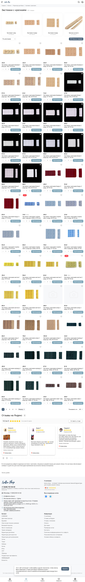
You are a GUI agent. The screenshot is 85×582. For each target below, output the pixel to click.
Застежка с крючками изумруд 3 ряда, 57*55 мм (11, 399)
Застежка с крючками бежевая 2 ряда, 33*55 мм (52, 65)
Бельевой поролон (7, 525)
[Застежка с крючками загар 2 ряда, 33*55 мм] (73, 294)
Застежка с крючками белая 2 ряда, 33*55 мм (52, 126)
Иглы (3, 548)
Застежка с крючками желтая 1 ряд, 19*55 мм (11, 278)
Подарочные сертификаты (9, 555)
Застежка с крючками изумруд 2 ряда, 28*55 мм (11, 369)
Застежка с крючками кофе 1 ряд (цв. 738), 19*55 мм (53, 399)
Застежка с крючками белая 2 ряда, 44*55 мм (72, 126)
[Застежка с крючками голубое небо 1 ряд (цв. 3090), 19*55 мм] (32, 203)
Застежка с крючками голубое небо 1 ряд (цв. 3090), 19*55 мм (31, 217)
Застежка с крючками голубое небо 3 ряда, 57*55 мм (52, 247)
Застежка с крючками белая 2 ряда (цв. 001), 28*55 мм (10, 156)
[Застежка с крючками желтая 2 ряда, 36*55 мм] (73, 264)
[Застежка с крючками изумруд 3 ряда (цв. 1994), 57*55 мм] (32, 385)
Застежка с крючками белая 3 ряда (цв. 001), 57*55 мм (10, 187)
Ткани (3, 541)
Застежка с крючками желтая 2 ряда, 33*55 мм (52, 278)
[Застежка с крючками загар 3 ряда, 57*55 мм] (32, 324)
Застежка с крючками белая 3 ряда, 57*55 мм (72, 156)
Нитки (3, 546)
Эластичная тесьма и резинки (10, 523)
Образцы (4, 553)
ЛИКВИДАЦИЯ (6, 558)
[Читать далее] (6, 472)
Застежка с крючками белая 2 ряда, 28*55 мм (10, 126)
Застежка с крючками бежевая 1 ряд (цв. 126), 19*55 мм (11, 65)
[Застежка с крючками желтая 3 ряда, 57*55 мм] (32, 294)
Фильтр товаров (77, 39)
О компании (47, 516)
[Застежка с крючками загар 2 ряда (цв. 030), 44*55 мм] (11, 324)
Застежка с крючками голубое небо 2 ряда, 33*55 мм (10, 247)
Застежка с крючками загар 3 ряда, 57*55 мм (31, 338)
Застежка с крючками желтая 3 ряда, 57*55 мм (31, 308)
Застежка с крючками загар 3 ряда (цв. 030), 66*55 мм (51, 338)
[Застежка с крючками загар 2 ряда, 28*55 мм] (53, 294)
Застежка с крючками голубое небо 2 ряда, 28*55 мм (52, 217)
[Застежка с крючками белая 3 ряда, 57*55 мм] (73, 142)
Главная (4, 5)
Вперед (21, 409)
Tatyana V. (67, 428)
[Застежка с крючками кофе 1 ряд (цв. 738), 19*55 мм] (53, 385)
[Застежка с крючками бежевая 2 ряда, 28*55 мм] (32, 51)
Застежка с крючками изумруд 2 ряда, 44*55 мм (31, 369)
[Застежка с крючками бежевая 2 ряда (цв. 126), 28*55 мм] (11, 82)
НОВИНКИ (4, 516)
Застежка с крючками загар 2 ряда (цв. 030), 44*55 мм (10, 338)
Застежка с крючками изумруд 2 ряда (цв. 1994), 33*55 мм (52, 369)
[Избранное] (19, 43)
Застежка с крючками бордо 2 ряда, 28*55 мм (52, 187)
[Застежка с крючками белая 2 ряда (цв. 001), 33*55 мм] (32, 142)
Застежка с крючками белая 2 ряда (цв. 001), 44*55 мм (52, 156)
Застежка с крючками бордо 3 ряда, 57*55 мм (10, 217)
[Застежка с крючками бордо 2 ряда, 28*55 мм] (53, 173)
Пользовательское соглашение (53, 534)
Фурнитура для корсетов (9, 534)
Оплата (46, 523)
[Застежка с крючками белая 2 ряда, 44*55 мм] (73, 112)
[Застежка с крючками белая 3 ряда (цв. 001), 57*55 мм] (11, 173)
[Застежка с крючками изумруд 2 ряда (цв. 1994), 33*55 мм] (53, 355)
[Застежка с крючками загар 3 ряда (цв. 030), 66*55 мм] (53, 324)
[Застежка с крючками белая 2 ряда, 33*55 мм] (53, 112)
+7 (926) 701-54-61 (8, 487)
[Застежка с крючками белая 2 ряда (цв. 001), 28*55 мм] (11, 142)
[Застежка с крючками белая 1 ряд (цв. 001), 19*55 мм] (73, 82)
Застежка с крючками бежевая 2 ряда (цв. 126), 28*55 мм (11, 95)
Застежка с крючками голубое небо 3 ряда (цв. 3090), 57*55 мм (73, 247)
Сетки (3, 539)
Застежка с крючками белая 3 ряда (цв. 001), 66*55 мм (31, 187)
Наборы (4, 544)
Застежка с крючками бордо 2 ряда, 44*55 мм (73, 187)
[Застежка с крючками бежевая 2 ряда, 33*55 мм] (53, 51)
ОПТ (3, 551)
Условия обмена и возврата (52, 537)
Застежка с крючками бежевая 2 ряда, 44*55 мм (73, 65)
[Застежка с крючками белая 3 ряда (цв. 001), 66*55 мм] (32, 173)
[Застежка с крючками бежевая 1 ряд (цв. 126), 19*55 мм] (11, 51)
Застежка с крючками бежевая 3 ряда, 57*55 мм (52, 95)
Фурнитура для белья (18, 5)
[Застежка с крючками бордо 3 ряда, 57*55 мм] (11, 203)
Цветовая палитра (7, 518)
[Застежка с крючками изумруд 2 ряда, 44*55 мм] (32, 355)
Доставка (47, 525)
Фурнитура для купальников (10, 537)
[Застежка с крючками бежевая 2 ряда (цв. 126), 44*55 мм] (32, 82)
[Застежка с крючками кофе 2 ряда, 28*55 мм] (73, 385)
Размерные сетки (49, 528)
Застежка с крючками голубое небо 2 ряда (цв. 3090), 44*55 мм (31, 247)
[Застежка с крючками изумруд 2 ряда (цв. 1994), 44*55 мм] (73, 355)
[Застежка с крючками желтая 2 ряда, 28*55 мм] (32, 264)
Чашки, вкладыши (7, 530)
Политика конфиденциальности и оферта (56, 532)
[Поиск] (79, 2)
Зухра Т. (38, 428)
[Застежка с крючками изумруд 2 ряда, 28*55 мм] (11, 355)
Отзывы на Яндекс (12, 415)
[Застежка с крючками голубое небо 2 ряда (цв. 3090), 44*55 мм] (32, 233)
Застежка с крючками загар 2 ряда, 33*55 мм (72, 308)
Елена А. (10, 428)
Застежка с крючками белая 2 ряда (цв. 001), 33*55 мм (31, 156)
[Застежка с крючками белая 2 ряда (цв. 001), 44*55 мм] (53, 142)
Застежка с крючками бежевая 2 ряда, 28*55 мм (31, 65)
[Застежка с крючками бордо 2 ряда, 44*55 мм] (73, 173)
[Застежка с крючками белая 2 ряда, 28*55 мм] (11, 112)
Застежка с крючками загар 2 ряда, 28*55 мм (51, 308)
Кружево (4, 521)
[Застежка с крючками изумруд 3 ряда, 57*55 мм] (11, 385)
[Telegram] (50, 496)
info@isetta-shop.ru (9, 496)
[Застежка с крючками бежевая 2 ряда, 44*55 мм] (73, 51)
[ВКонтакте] (46, 496)
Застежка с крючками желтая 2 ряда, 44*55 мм (11, 308)
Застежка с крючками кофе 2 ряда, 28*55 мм (72, 399)
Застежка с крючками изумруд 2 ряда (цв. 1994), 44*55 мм (73, 369)
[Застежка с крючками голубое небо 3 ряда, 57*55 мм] (53, 233)
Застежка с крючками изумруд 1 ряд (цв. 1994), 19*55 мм (73, 338)
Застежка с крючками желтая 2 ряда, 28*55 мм (31, 278)
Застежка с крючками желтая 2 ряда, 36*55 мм (73, 278)
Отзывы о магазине (49, 521)
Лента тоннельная (7, 528)
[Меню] (2, 2)
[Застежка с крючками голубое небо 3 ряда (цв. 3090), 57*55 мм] (73, 233)
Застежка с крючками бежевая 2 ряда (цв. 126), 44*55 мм (31, 95)
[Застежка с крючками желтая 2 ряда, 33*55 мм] (53, 264)
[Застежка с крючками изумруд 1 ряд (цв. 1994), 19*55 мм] (73, 324)
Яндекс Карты (8, 453)
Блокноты (4, 560)
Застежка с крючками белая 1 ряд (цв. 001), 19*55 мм (72, 95)
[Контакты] (82, 2)
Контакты (47, 530)
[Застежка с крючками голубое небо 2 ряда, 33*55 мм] (11, 233)
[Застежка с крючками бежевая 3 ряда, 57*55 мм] (53, 82)
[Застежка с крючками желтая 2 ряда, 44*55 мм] (11, 294)
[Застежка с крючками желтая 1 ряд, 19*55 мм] (11, 264)
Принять (65, 569)
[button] (3, 458)
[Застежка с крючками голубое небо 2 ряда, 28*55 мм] (53, 203)
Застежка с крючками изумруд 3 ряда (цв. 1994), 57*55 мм (31, 399)
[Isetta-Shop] (7, 2)
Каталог (9, 5)
